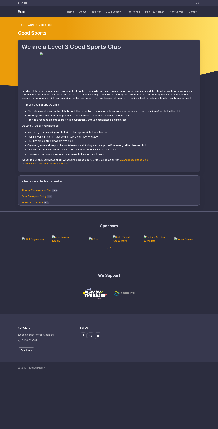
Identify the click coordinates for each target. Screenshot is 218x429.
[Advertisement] (107, 401)
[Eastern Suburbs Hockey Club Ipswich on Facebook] (19, 3)
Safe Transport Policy (34, 196)
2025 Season (113, 11)
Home (70, 11)
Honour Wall (176, 11)
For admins (26, 350)
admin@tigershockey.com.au (38, 334)
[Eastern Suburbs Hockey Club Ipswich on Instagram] (22, 3)
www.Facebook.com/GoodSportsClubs (47, 163)
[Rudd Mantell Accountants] (124, 239)
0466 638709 (29, 340)
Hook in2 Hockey (154, 11)
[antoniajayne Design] (63, 239)
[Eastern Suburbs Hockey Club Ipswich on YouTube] (25, 3)
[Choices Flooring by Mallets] (154, 239)
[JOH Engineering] (33, 239)
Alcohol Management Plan (36, 190)
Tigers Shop (133, 11)
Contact (193, 11)
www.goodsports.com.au (134, 159)
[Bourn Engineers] (185, 239)
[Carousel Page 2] (110, 248)
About (82, 11)
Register (96, 11)
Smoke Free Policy (32, 202)
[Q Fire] (93, 239)
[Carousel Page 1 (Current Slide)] (107, 248)
